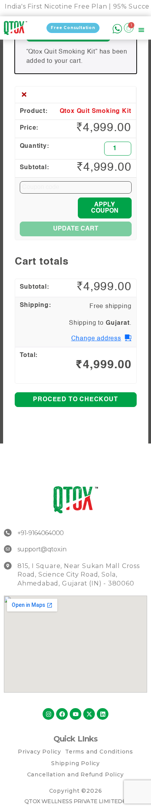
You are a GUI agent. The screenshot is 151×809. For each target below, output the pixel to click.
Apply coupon (104, 208)
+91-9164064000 (40, 533)
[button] (141, 31)
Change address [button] (96, 339)
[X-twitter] (89, 714)
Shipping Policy (75, 763)
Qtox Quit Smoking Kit (95, 111)
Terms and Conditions (99, 751)
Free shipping (110, 306)
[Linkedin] (102, 714)
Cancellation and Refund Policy (75, 774)
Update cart (75, 229)
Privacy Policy (39, 751)
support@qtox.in (41, 549)
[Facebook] (62, 714)
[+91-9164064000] (8, 533)
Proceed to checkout (75, 400)
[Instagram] (48, 714)
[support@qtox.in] (8, 549)
